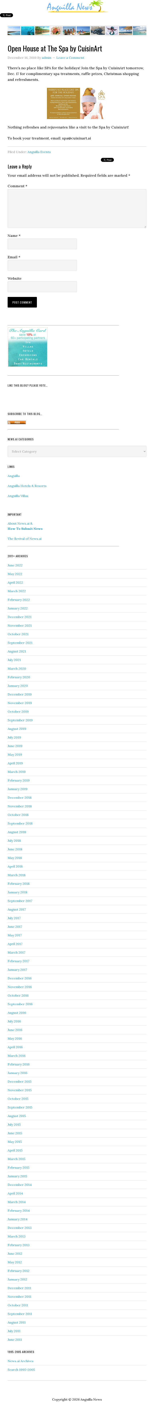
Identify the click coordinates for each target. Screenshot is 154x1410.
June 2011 (15, 1340)
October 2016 (18, 995)
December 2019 (20, 694)
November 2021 (20, 625)
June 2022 (15, 565)
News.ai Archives (20, 1361)
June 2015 (15, 1133)
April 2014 (15, 1193)
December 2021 (19, 617)
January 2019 (17, 789)
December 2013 (19, 1228)
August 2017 (17, 909)
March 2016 (16, 1056)
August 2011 (17, 1322)
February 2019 (19, 780)
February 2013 (18, 1245)
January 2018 (17, 892)
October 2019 (18, 712)
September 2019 (20, 720)
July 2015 (14, 1124)
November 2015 (19, 1090)
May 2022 (15, 574)
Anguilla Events (39, 152)
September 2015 (20, 1107)
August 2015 (17, 1116)
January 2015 (17, 1176)
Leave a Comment (70, 58)
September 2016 (20, 1004)
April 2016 (15, 1047)
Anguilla (14, 476)
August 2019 (17, 729)
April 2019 (15, 763)
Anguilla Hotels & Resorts (27, 486)
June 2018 (15, 849)
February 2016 (18, 1064)
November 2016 (20, 987)
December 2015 (19, 1081)
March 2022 (17, 591)
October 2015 (18, 1099)
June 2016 (15, 1030)
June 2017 (15, 927)
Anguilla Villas (18, 496)
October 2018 (18, 815)
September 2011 (20, 1314)
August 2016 (17, 1013)
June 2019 (15, 746)
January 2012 (17, 1279)
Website (14, 278)
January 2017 (17, 970)
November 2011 (19, 1297)
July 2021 (14, 660)
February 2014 (19, 1211)
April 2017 (15, 944)
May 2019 (15, 755)
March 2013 (16, 1236)
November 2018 (20, 806)
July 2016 (14, 1021)
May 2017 (15, 935)
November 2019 (20, 703)
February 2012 (18, 1271)
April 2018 (15, 866)
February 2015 (18, 1167)
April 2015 (15, 1150)
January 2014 (17, 1219)
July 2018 (14, 841)
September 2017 (20, 901)
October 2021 (18, 634)
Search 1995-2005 (21, 1370)
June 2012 (15, 1254)
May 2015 (15, 1142)
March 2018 (16, 875)
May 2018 (15, 858)
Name (14, 235)
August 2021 (17, 651)
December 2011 (19, 1288)
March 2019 (17, 772)
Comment (17, 186)
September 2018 (20, 823)
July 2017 (14, 918)
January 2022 (18, 608)
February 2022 (19, 600)
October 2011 (18, 1305)
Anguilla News (77, 6)
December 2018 (19, 798)
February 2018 (18, 884)
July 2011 (14, 1331)
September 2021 (20, 643)
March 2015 (16, 1159)
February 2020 (19, 677)
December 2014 (20, 1185)
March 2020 (17, 668)
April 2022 (15, 582)
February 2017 (18, 961)
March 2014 (17, 1202)
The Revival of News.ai (25, 539)
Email (14, 257)
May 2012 (15, 1262)
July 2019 (14, 737)
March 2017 (16, 952)
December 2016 (19, 978)
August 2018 (17, 832)
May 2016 (15, 1038)
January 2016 (17, 1073)
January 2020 (18, 686)
